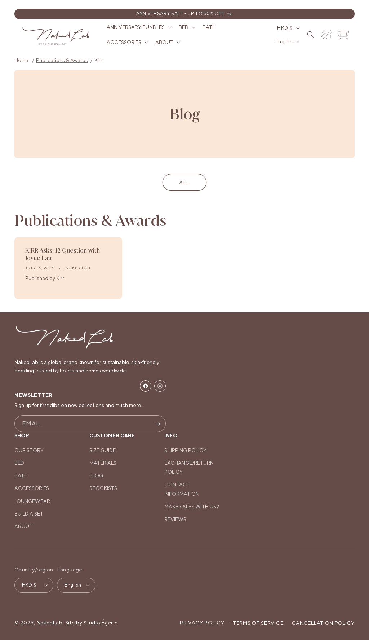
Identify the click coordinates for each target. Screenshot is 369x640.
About (23, 526)
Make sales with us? (191, 506)
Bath (21, 475)
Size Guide (102, 450)
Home (21, 60)
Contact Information (181, 489)
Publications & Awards (62, 60)
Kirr (98, 60)
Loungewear (32, 501)
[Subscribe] (157, 423)
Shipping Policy (185, 450)
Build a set (28, 514)
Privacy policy (202, 623)
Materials (102, 463)
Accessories (31, 488)
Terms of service (258, 623)
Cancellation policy (323, 623)
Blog (96, 475)
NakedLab (50, 623)
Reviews (175, 519)
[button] (138, 27)
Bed (19, 463)
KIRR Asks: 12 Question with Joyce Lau (62, 254)
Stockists (103, 488)
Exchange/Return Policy (189, 467)
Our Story (29, 450)
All (184, 182)
